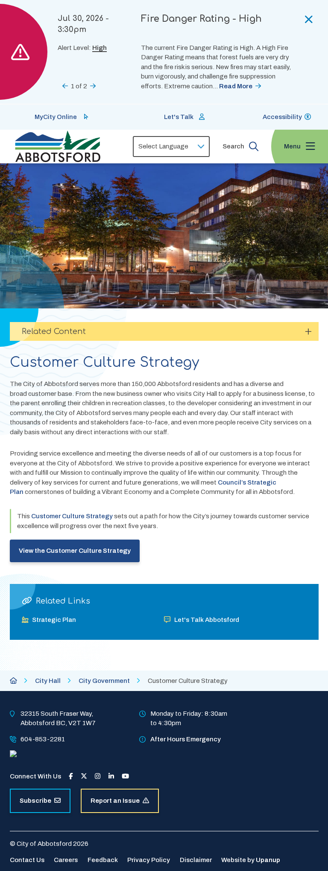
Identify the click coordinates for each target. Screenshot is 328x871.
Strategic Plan (54, 619)
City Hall (48, 680)
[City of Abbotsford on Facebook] (71, 776)
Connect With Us (35, 776)
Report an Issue (115, 800)
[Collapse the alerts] (308, 19)
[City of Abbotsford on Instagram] (97, 776)
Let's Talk (178, 116)
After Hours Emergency (185, 739)
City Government (104, 680)
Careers (66, 859)
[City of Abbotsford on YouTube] (125, 776)
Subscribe (35, 800)
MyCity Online (56, 116)
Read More (235, 86)
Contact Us (27, 859)
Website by (250, 859)
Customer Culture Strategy (72, 516)
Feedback (103, 859)
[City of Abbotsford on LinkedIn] (111, 776)
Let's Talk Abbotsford (206, 619)
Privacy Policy (148, 859)
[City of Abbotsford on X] (84, 776)
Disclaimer (196, 859)
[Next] (93, 86)
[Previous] (65, 86)
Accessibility (282, 116)
